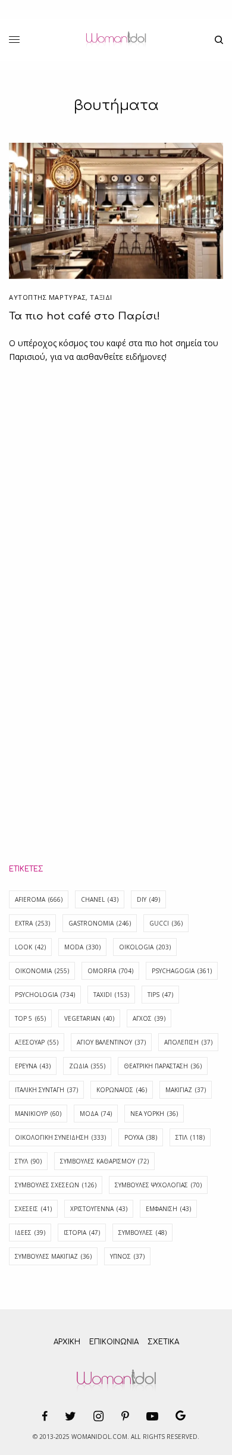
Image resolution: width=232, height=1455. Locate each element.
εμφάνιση (168, 1209)
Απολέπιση (188, 1042)
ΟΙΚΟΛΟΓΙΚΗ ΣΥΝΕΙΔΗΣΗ (60, 1137)
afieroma (38, 899)
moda (82, 947)
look (30, 947)
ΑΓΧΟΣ (149, 1018)
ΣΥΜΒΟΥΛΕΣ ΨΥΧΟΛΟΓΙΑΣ (158, 1185)
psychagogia (182, 971)
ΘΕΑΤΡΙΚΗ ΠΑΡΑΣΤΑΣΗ (163, 1066)
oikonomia (42, 971)
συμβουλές (142, 1232)
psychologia (45, 994)
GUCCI (166, 923)
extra (32, 923)
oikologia (145, 947)
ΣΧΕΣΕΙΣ (33, 1209)
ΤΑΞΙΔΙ (101, 297)
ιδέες (30, 1232)
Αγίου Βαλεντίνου (111, 1042)
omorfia (110, 971)
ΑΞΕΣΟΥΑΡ (36, 1042)
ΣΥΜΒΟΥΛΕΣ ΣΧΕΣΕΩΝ (55, 1185)
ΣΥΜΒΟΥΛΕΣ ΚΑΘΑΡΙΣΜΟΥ (104, 1161)
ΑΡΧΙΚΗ (67, 1342)
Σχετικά (163, 1342)
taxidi (111, 994)
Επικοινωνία (114, 1342)
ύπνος (127, 1256)
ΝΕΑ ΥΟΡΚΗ (154, 1113)
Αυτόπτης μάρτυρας (47, 297)
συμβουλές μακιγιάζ (53, 1256)
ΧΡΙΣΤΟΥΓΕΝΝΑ (98, 1209)
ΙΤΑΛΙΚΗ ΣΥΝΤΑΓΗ (46, 1090)
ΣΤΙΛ (190, 1137)
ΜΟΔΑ (96, 1113)
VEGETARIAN (89, 1018)
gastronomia (99, 923)
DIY (148, 899)
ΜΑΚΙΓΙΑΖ (185, 1090)
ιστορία (82, 1232)
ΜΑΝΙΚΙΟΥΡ (38, 1113)
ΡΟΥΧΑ (140, 1137)
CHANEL (99, 899)
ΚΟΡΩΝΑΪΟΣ (121, 1090)
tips (160, 994)
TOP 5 (30, 1018)
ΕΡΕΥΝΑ (33, 1066)
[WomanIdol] (116, 40)
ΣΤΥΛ (28, 1161)
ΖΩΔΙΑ (87, 1066)
